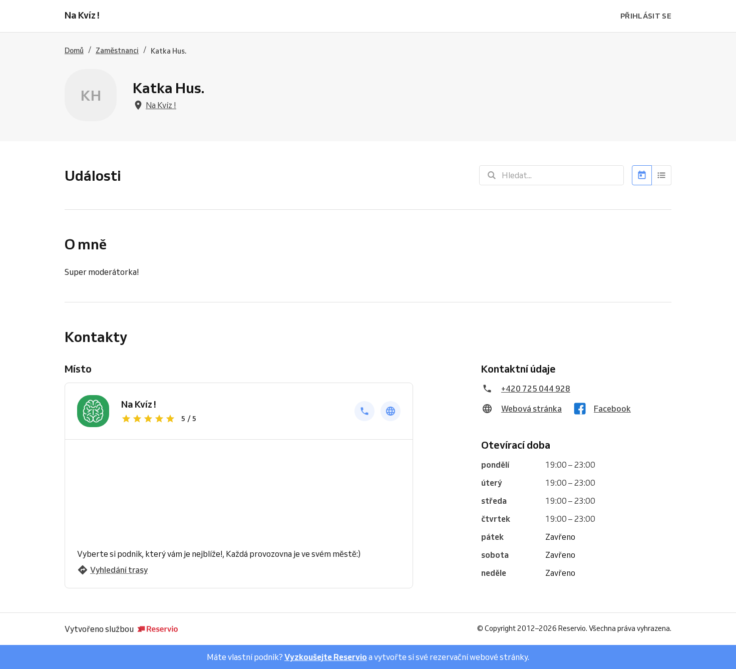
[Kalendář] (642, 175)
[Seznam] (661, 175)
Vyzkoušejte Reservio (325, 657)
